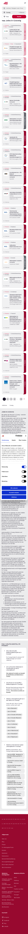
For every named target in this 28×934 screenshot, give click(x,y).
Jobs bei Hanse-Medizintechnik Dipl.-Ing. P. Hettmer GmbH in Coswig (14, 793)
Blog (3, 841)
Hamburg (16, 880)
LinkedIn (6, 926)
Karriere (4, 850)
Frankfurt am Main (18, 889)
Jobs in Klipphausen (12, 736)
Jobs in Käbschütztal (12, 730)
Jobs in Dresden (11, 711)
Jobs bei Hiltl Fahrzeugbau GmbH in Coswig (14, 766)
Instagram (6, 917)
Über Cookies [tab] (22, 440)
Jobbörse (4, 405)
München (16, 883)
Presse (3, 844)
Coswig (11, 405)
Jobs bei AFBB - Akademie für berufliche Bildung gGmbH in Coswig (15, 756)
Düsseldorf (17, 891)
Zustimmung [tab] (5, 440)
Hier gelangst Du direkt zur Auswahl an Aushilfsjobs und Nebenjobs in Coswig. (15, 674)
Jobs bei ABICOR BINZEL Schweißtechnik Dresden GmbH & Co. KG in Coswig (14, 776)
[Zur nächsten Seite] (24, 398)
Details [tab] (14, 440)
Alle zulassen (14, 488)
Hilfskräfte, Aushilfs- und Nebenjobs (7, 879)
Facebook (6, 920)
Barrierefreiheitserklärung (8, 858)
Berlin (15, 877)
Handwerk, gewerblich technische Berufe (7, 892)
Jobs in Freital (11, 721)
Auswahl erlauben (14, 492)
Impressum (4, 853)
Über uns (4, 838)
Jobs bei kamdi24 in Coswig (14, 798)
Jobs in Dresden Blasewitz (14, 717)
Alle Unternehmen (6, 867)
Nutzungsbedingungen (8, 861)
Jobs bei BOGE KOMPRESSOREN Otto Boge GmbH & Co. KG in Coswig (14, 782)
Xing (5, 923)
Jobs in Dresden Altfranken (14, 714)
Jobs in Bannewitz (12, 708)
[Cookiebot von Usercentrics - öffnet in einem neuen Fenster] (16, 436)
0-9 (12, 828)
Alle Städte (17, 897)
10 (21, 399)
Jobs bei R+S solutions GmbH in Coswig (15, 761)
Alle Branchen (5, 907)
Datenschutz (5, 856)
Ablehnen (14, 497)
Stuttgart (16, 894)
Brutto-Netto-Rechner (8, 864)
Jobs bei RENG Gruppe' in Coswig (14, 770)
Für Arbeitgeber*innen (8, 847)
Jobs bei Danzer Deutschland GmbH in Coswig (15, 788)
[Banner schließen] (25, 435)
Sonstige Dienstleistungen (6, 884)
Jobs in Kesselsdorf (12, 733)
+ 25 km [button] (21, 12)
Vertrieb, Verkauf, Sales (8, 900)
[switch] (24, 471)
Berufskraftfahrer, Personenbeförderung (8, 903)
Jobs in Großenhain (12, 724)
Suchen (19, 16)
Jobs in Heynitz (11, 727)
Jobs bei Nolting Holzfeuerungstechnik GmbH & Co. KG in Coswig (15, 803)
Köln (15, 886)
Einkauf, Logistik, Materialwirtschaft (6, 896)
